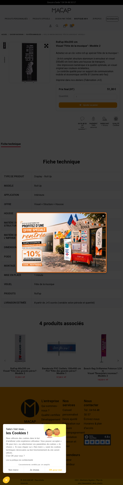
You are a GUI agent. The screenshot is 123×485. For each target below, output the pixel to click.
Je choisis (34, 470)
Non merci (13, 470)
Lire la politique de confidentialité (19, 460)
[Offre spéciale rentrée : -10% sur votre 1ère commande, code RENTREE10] (61, 243)
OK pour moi (55, 470)
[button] (6, 479)
